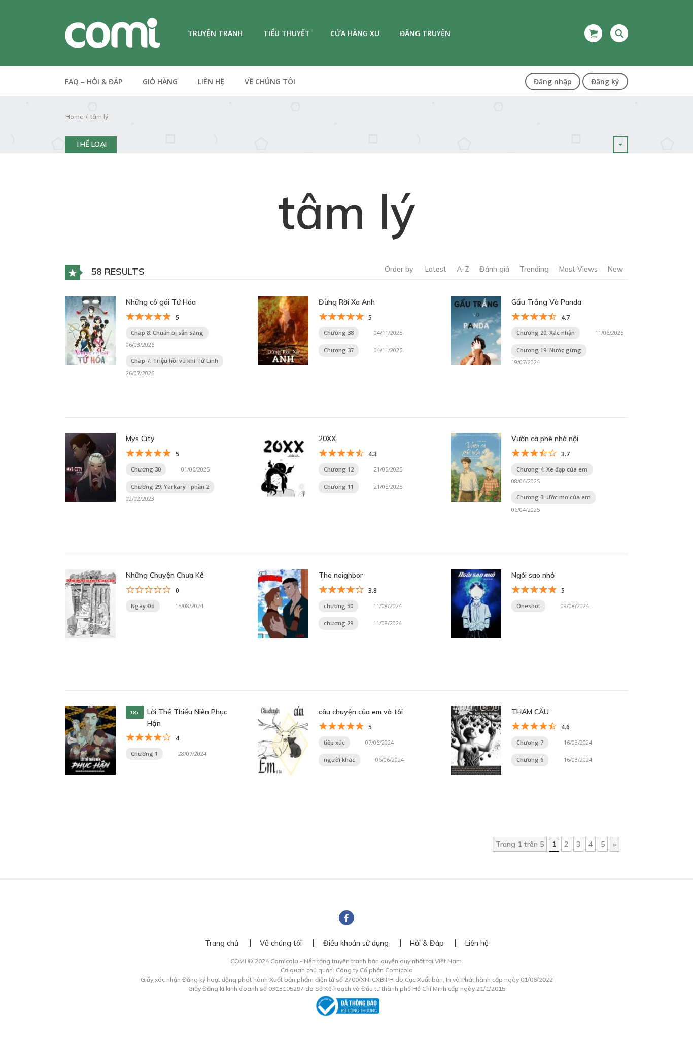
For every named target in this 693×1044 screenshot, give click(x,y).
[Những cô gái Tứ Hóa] (90, 330)
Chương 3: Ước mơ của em (553, 497)
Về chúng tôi (270, 81)
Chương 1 (144, 753)
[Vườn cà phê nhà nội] (476, 467)
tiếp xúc (334, 742)
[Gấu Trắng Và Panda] (476, 330)
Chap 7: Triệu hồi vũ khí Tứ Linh (174, 360)
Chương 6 (529, 759)
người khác (339, 759)
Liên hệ (211, 81)
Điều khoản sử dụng (356, 943)
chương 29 (338, 623)
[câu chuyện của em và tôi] (283, 740)
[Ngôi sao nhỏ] (476, 603)
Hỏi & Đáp (427, 943)
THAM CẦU (530, 711)
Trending (534, 269)
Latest (435, 269)
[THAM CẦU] (476, 740)
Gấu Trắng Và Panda (546, 302)
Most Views (578, 269)
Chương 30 (146, 469)
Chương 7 (529, 742)
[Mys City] (90, 467)
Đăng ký (605, 81)
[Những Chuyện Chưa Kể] (90, 603)
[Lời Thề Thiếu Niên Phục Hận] (90, 740)
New (615, 269)
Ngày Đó (143, 606)
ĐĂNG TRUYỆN (425, 33)
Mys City (140, 438)
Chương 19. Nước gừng (548, 350)
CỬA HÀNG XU (354, 33)
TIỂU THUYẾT (286, 33)
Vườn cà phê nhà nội (544, 438)
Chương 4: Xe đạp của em (551, 469)
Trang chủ (221, 943)
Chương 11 (339, 486)
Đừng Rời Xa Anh (347, 302)
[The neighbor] (283, 603)
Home (74, 116)
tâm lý (99, 116)
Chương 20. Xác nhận (545, 332)
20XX (327, 438)
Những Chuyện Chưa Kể (165, 575)
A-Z (463, 269)
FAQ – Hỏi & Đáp (93, 81)
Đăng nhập (553, 81)
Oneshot (528, 606)
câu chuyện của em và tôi (361, 711)
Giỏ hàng (160, 81)
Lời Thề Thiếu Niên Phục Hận (187, 717)
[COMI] (112, 32)
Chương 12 (339, 469)
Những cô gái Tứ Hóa (161, 302)
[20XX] (283, 467)
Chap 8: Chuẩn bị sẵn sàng (167, 332)
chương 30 (338, 606)
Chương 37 (339, 350)
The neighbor (341, 575)
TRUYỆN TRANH (215, 33)
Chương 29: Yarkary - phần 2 (170, 486)
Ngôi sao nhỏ (533, 575)
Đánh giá (494, 269)
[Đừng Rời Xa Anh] (283, 330)
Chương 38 (339, 332)
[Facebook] (346, 917)
